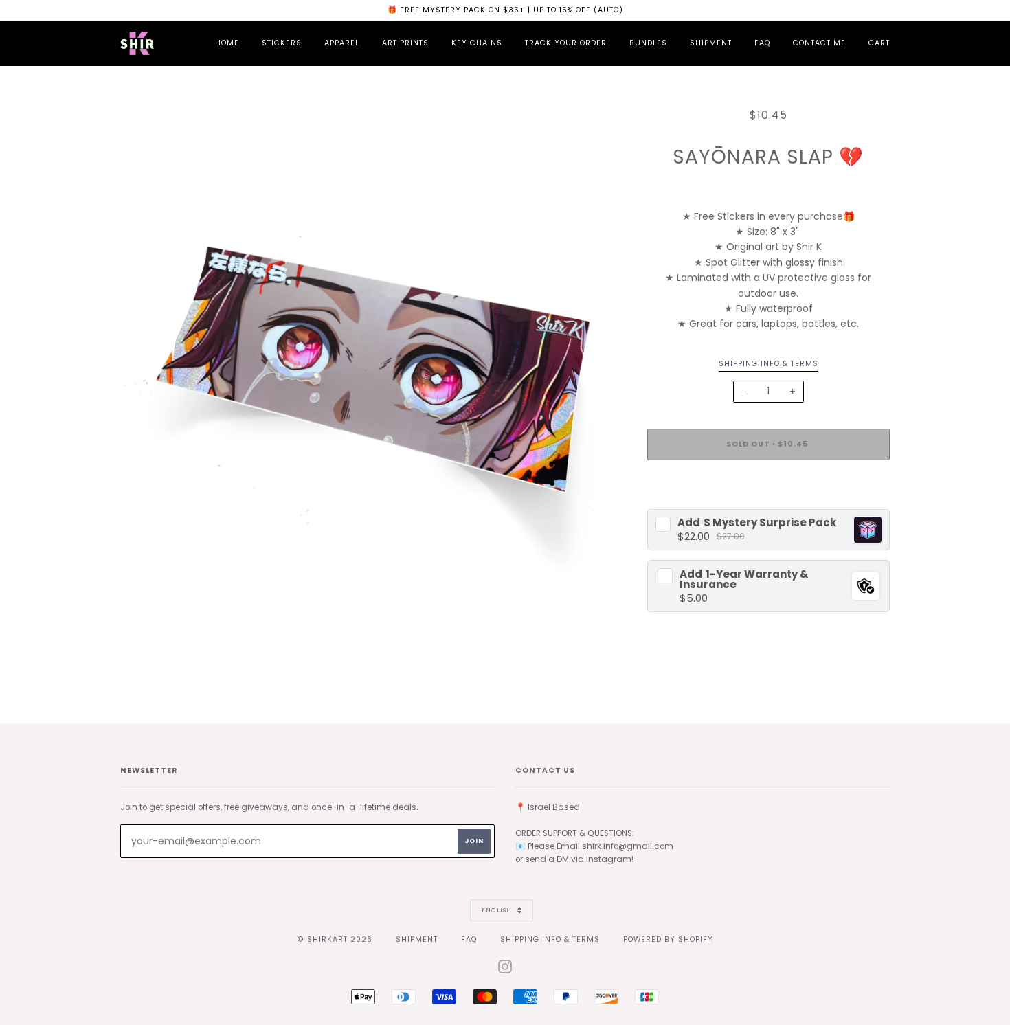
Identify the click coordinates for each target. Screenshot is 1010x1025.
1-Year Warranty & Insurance (744, 579)
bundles (648, 43)
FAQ (762, 43)
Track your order (566, 43)
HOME (227, 43)
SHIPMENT (711, 43)
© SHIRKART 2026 (335, 939)
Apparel (341, 43)
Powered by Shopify (668, 939)
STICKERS (282, 43)
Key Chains (476, 43)
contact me (819, 43)
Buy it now (768, 485)
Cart (879, 43)
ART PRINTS (405, 43)
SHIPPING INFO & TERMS (550, 939)
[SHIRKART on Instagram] (505, 970)
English (498, 910)
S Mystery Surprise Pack (756, 522)
